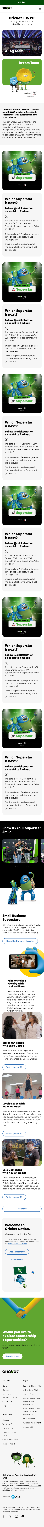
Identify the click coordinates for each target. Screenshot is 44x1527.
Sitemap (6, 1420)
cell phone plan (35, 1486)
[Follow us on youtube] (23, 1516)
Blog (4, 1406)
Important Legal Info (32, 1386)
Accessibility (28, 1427)
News (4, 1386)
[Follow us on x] (6, 216)
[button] (22, 961)
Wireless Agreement (32, 1423)
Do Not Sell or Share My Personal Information (31, 1401)
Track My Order (9, 1424)
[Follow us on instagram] (16, 1516)
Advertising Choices (32, 1390)
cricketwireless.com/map (17, 1244)
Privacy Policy (29, 1419)
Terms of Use (28, 1394)
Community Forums (10, 1440)
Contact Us (7, 1401)
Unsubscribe (7, 1428)
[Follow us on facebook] (3, 1516)
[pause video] (34, 1466)
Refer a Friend (8, 1444)
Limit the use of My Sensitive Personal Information (31, 1411)
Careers (5, 1390)
